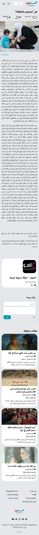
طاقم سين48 (30, 398)
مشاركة (6, 54)
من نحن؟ (33, 491)
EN (8, 4)
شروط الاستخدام (12, 494)
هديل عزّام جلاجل (28, 472)
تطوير (21, 532)
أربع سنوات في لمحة (29, 501)
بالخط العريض (17, 17)
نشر (7, 317)
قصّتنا (34, 494)
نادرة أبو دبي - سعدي (27, 359)
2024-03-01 (5, 17)
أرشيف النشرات (13, 498)
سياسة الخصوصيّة (12, 491)
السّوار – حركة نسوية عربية (30, 17)
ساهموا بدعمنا (31, 498)
